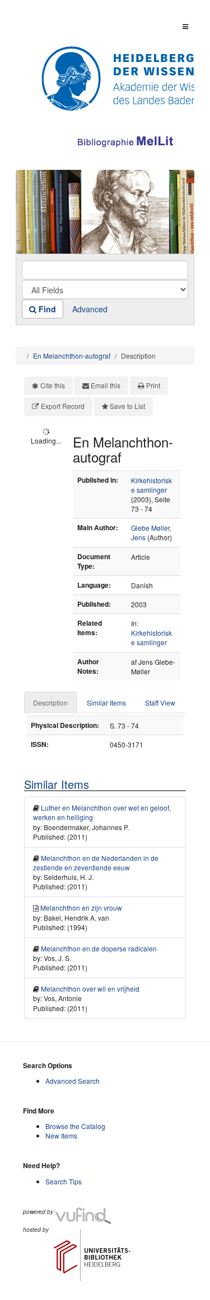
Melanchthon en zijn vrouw (81, 907)
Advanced (90, 309)
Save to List (127, 406)
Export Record (63, 406)
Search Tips (63, 1181)
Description (50, 702)
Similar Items (106, 702)
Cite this (52, 385)
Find (46, 309)
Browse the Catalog (75, 1126)
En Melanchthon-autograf (71, 355)
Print (153, 385)
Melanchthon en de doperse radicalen (99, 948)
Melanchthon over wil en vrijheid (90, 988)
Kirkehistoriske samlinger (151, 484)
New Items (61, 1135)
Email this (105, 385)
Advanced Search (72, 1080)
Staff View (160, 702)
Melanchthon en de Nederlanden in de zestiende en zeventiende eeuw (95, 862)
